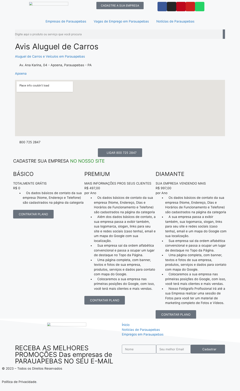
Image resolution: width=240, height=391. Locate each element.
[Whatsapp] (199, 6)
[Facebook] (162, 6)
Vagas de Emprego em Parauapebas (121, 21)
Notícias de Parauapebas (175, 21)
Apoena (21, 73)
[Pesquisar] (224, 34)
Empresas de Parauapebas (66, 21)
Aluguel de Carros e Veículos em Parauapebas (50, 56)
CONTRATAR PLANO (33, 214)
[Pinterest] (181, 6)
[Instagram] (171, 6)
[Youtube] (190, 6)
